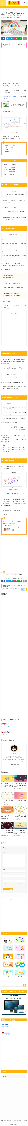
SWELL (16, 1124)
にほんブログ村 (5, 726)
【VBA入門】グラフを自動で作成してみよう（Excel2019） (18, 105)
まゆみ (14, 753)
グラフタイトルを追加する (10, 164)
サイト (4, 879)
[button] (3, 38)
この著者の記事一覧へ (14, 764)
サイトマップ (24, 1120)
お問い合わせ (9, 1120)
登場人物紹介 (3, 1120)
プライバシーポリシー (17, 1120)
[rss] (14, 1118)
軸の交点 (20, 574)
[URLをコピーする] (25, 38)
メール (5, 874)
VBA (4, 17)
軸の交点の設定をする (9, 169)
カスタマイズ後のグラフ (10, 174)
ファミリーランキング (5, 734)
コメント (5, 852)
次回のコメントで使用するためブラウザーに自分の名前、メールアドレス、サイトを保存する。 (14, 884)
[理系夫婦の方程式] (14, 3)
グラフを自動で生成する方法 (8, 96)
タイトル (12, 574)
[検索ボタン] (25, 3)
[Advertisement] (14, 64)
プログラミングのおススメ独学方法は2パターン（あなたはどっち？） (17, 529)
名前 (4, 869)
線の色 (16, 574)
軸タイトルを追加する (9, 167)
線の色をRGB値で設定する (11, 171)
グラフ (7, 574)
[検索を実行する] (24, 985)
